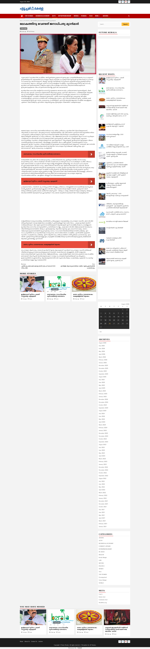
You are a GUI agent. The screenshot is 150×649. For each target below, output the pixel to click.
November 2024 (103, 402)
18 (105, 320)
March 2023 (102, 459)
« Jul (100, 332)
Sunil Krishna (31, 31)
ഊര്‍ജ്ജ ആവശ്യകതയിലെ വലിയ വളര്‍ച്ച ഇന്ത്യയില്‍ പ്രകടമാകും (78, 266)
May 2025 (102, 385)
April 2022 (102, 490)
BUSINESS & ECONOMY (42, 16)
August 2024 (102, 411)
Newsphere (85, 645)
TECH (90, 16)
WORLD (101, 583)
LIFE (100, 560)
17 (101, 320)
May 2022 (102, 487)
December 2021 (103, 501)
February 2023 (103, 461)
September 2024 (103, 408)
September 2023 (103, 442)
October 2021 (103, 507)
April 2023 (102, 456)
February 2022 (103, 495)
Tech (100, 572)
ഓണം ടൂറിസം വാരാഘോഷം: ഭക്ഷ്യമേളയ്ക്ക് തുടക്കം (83, 295)
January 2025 (103, 397)
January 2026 (103, 363)
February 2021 (103, 524)
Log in (100, 594)
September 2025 (103, 374)
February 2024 (103, 428)
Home (21, 641)
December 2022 (103, 467)
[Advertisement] (58, 117)
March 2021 (102, 521)
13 (114, 317)
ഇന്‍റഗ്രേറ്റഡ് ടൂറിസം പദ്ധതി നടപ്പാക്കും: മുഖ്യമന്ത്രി (30, 295)
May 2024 (102, 419)
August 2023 (102, 445)
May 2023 (102, 453)
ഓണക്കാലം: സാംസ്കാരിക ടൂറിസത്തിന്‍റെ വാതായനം (56, 295)
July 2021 (102, 510)
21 (118, 320)
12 (110, 317)
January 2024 (103, 430)
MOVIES (76, 16)
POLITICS (101, 566)
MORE (97, 16)
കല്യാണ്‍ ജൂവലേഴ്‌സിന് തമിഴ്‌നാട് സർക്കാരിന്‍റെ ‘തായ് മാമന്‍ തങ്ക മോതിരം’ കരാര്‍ (116, 629)
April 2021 (102, 518)
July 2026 (102, 346)
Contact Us (34, 641)
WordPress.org (103, 603)
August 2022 (102, 478)
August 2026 (102, 343)
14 (118, 317)
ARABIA (101, 538)
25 (105, 323)
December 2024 (103, 399)
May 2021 (102, 515)
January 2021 (103, 526)
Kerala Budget (103, 557)
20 (114, 320)
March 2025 (102, 391)
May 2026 (102, 351)
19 (110, 320)
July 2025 (102, 380)
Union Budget (103, 580)
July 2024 (102, 413)
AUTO (54, 16)
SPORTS (101, 569)
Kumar (30, 299)
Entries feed (102, 597)
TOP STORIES (29, 16)
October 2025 (103, 371)
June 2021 (102, 512)
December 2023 (103, 433)
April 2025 (102, 388)
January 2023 (103, 464)
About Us (27, 641)
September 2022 (103, 476)
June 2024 (102, 416)
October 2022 (103, 473)
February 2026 (103, 360)
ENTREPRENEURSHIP (64, 16)
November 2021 (103, 504)
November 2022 (103, 470)
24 (101, 323)
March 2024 (102, 425)
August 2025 (102, 377)
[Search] (129, 16)
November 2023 (103, 436)
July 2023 (102, 447)
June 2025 (102, 382)
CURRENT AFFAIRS (105, 546)
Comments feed (103, 600)
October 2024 (103, 405)
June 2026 (102, 348)
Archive (105, 16)
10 (101, 317)
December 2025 (103, 365)
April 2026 (102, 354)
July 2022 (102, 481)
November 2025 (103, 368)
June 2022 (102, 484)
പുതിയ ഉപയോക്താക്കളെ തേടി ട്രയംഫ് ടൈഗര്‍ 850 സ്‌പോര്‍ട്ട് (38, 266)
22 (123, 320)
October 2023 (103, 439)
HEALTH (101, 555)
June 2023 (102, 450)
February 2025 (103, 394)
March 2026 (102, 357)
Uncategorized (103, 577)
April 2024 (102, 422)
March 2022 (102, 493)
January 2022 (103, 498)
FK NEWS (83, 16)
